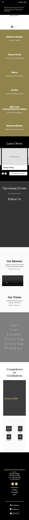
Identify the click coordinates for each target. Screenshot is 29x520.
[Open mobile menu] (3, 2)
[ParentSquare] (14, 505)
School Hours (14, 487)
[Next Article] (6, 173)
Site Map (14, 490)
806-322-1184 (17, 477)
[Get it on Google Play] (14, 509)
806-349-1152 (16, 479)
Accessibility (14, 492)
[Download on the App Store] (14, 513)
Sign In (14, 494)
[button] (23, 2)
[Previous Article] (3, 173)
